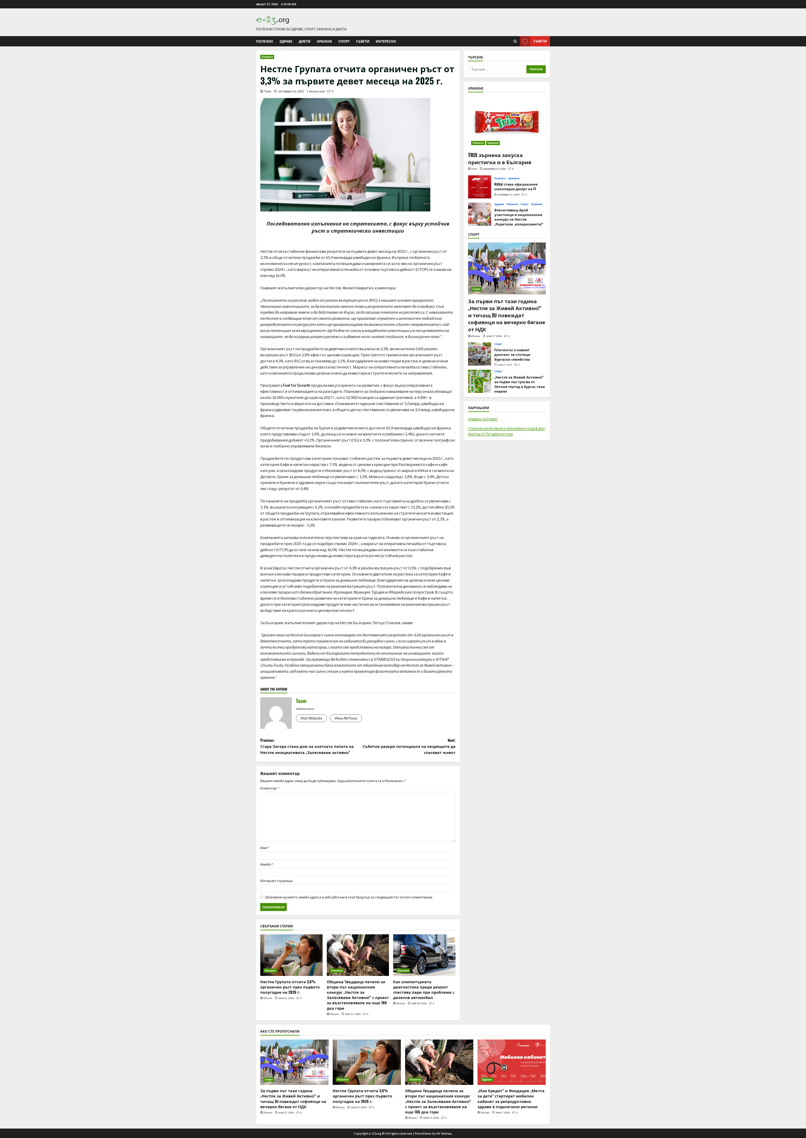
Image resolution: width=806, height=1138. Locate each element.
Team (267, 91)
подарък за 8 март (483, 419)
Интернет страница (276, 881)
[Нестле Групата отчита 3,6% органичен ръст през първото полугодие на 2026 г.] (291, 955)
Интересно (386, 41)
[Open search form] (515, 41)
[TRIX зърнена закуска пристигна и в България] (507, 122)
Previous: (307, 746)
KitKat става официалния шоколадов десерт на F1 (479, 186)
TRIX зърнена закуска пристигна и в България (499, 158)
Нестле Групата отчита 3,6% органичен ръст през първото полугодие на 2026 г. (290, 987)
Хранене (324, 41)
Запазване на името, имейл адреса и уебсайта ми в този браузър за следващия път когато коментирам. (349, 897)
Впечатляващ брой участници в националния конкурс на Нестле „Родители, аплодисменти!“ (479, 214)
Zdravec (267, 998)
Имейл (266, 864)
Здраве (285, 41)
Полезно (264, 41)
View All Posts (345, 718)
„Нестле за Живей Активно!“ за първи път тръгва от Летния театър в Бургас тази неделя (479, 381)
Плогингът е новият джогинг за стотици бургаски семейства (479, 354)
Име (264, 848)
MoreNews (423, 1133)
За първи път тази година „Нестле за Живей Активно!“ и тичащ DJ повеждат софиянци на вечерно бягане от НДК (506, 315)
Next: (409, 746)
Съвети (362, 41)
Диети (304, 41)
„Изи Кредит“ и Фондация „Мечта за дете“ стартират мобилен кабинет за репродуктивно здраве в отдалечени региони (511, 1098)
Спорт (344, 41)
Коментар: (270, 788)
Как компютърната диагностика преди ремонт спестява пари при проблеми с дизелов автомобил (423, 989)
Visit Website (311, 718)
